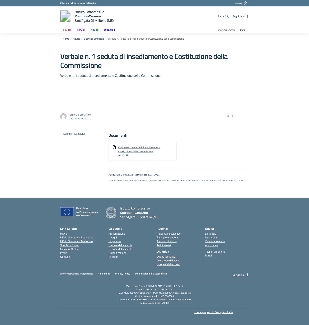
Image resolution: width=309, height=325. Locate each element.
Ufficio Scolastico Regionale (76, 237)
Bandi (243, 30)
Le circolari (211, 237)
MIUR (63, 233)
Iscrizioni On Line (70, 249)
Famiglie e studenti (167, 237)
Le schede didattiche (168, 260)
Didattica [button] (109, 30)
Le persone (114, 241)
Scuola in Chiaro (69, 245)
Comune (65, 256)
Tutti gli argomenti (225, 30)
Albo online (211, 245)
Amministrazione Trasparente (76, 273)
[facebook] (247, 16)
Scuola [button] (67, 30)
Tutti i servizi (164, 245)
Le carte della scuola (120, 249)
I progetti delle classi (168, 264)
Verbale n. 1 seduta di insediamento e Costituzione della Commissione (139, 149)
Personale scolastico (169, 233)
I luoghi (112, 237)
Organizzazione (117, 253)
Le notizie (210, 233)
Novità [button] (94, 30)
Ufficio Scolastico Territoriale (76, 241)
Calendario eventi (215, 241)
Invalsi (64, 253)
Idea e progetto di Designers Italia (213, 312)
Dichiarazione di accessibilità (151, 273)
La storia (113, 256)
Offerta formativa (166, 256)
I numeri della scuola (120, 245)
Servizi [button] (81, 30)
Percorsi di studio (167, 241)
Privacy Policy (122, 273)
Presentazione (116, 233)
